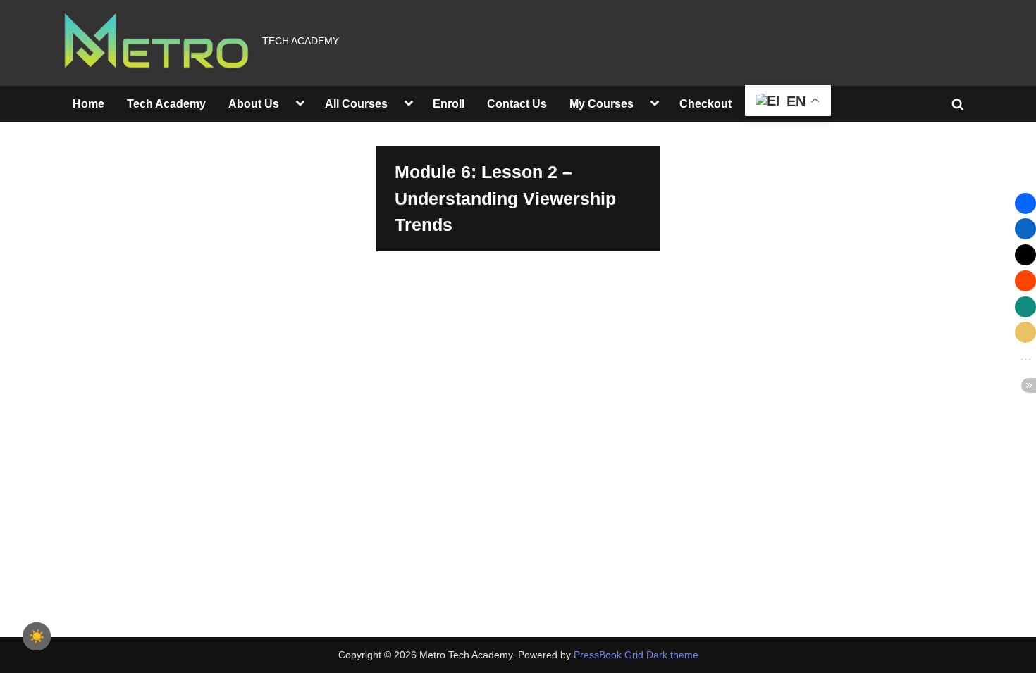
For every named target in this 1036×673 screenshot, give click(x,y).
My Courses (601, 103)
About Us (253, 103)
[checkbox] (37, 636)
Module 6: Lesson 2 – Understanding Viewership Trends (505, 198)
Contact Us (517, 103)
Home (88, 103)
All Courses (356, 103)
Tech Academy (166, 103)
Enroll (448, 103)
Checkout (705, 103)
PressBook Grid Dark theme (636, 655)
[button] (1025, 203)
